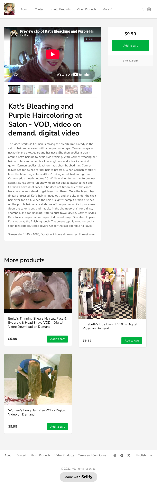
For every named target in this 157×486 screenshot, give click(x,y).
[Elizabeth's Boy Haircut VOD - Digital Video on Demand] (112, 293)
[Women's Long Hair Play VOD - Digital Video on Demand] (38, 379)
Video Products (86, 9)
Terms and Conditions (92, 455)
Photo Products (61, 9)
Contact (40, 9)
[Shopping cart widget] (149, 9)
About (25, 9)
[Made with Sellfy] (78, 477)
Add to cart (130, 46)
